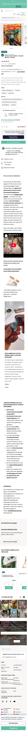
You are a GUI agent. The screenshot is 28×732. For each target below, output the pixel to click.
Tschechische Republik (7, 709)
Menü (2, 11)
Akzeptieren (13, 728)
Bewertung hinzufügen (10, 542)
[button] (12, 48)
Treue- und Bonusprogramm (18, 683)
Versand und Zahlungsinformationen (7, 682)
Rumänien (18, 712)
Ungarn (18, 709)
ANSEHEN (18, 6)
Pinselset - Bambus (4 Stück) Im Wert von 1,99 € (16, 114)
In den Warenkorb (14, 142)
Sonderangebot (17, 665)
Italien (17, 714)
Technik (3, 665)
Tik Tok (20, 597)
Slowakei (5, 712)
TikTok (7, 384)
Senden (16, 641)
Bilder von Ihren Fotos (5, 668)
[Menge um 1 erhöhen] (7, 127)
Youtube (24, 597)
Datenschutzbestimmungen (16, 638)
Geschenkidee (17, 670)
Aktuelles (15, 667)
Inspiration (4, 671)
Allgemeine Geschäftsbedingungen (7, 678)
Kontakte (15, 678)
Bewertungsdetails (7, 66)
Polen (4, 714)
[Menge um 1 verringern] (2, 127)
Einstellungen (13, 723)
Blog (14, 691)
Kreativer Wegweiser (4, 691)
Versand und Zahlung (8, 121)
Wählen (9, 587)
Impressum (16, 680)
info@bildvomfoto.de (10, 657)
